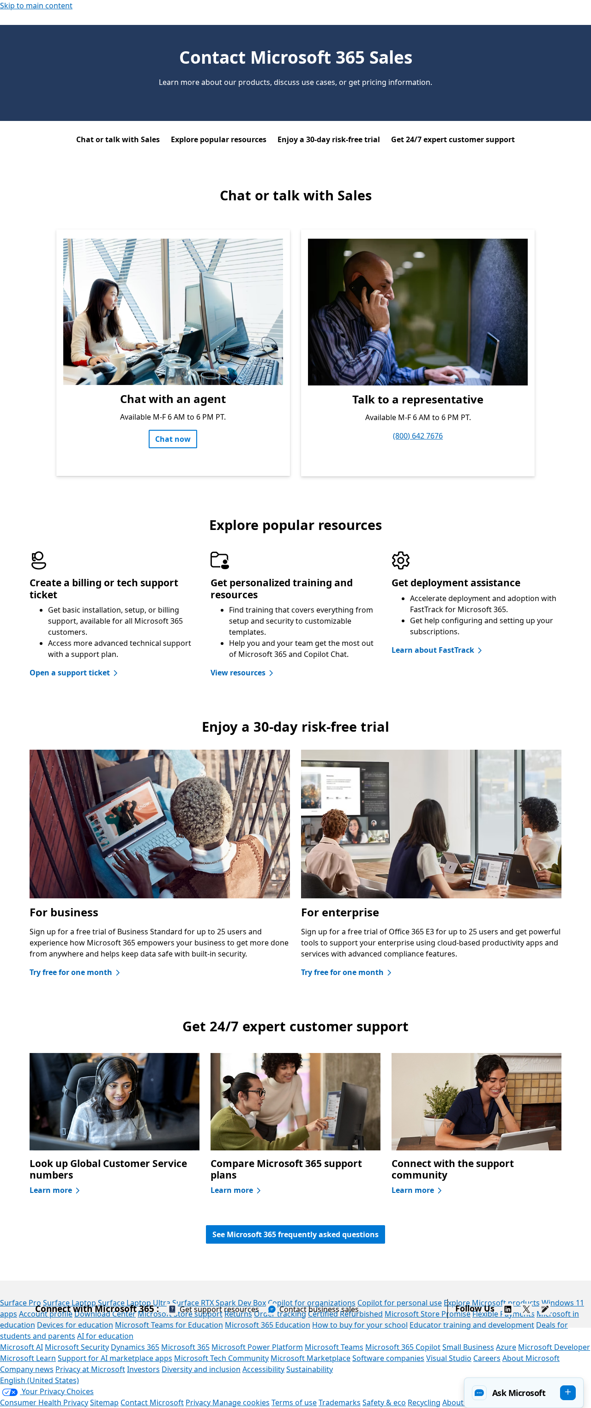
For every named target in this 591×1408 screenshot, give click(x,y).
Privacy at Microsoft (90, 1369)
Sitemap (104, 1402)
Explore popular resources (218, 139)
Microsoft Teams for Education (169, 1325)
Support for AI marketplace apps (115, 1358)
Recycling (424, 1402)
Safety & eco (384, 1402)
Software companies (388, 1358)
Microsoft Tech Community (221, 1358)
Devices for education (75, 1325)
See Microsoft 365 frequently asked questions (295, 1234)
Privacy (199, 1402)
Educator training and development (472, 1325)
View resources (238, 673)
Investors (143, 1369)
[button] (524, 1393)
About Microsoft (531, 1358)
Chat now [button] (173, 439)
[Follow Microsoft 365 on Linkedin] (507, 1309)
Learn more (51, 1190)
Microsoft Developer (554, 1347)
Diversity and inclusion (201, 1369)
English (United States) (39, 1380)
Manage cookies (241, 1402)
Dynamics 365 (135, 1347)
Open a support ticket (70, 673)
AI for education (105, 1336)
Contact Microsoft (152, 1402)
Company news (27, 1369)
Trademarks (340, 1402)
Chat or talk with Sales (118, 139)
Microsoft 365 (185, 1347)
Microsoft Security (77, 1347)
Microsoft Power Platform (257, 1347)
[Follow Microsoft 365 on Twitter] (526, 1309)
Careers (487, 1358)
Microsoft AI (21, 1347)
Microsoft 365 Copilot (402, 1347)
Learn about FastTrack (433, 650)
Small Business (468, 1347)
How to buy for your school (360, 1325)
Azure (506, 1347)
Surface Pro (20, 1303)
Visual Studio (448, 1358)
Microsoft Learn (28, 1358)
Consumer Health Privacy (44, 1402)
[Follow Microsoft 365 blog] (544, 1309)
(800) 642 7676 (418, 436)
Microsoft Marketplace (310, 1358)
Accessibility (263, 1369)
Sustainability (309, 1369)
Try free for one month (71, 972)
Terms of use (294, 1402)
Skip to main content (36, 5)
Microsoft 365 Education (267, 1325)
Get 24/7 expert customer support (453, 139)
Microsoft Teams (334, 1347)
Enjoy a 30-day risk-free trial (328, 139)
